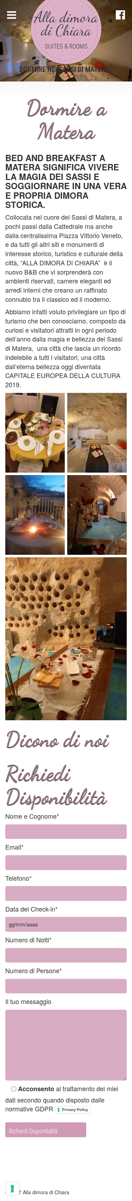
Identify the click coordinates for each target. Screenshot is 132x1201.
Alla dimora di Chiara (66, 24)
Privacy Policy (75, 1109)
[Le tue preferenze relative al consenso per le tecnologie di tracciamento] (12, 1188)
